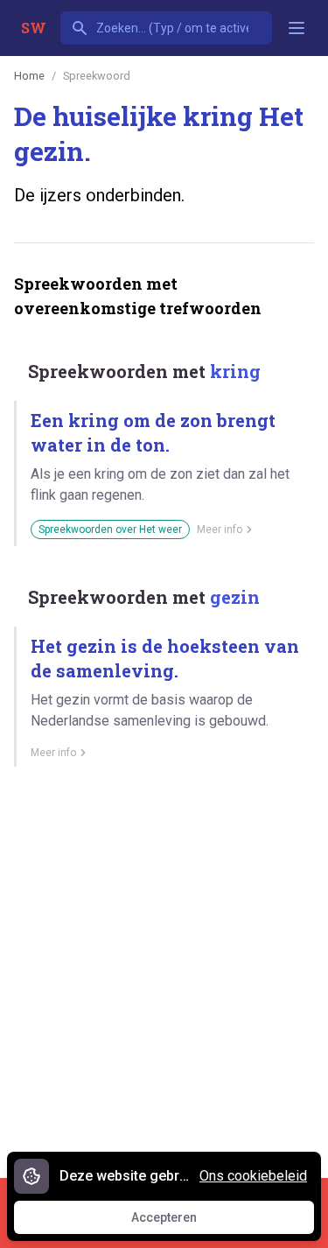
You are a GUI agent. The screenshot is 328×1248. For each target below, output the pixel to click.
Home (29, 75)
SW (33, 27)
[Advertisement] (164, 966)
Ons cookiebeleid (253, 1175)
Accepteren (180, 1221)
